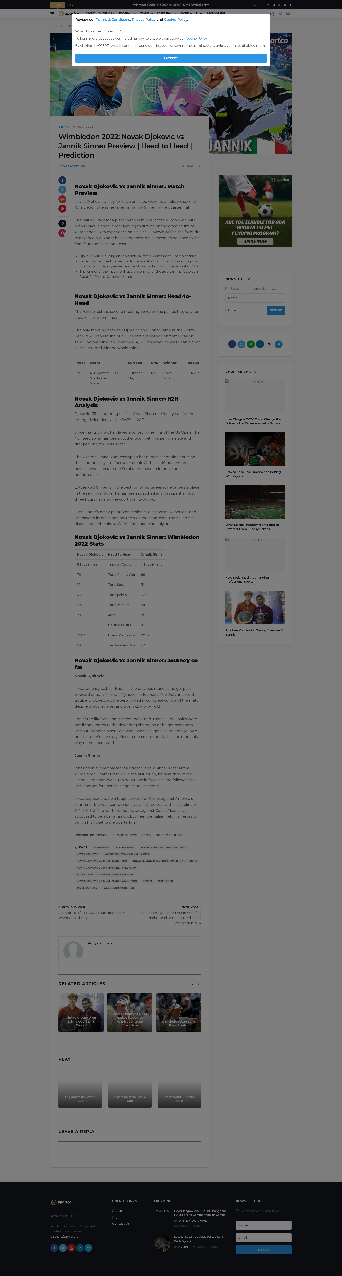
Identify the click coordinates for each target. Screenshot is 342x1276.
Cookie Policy (175, 19)
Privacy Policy (144, 19)
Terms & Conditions (113, 19)
